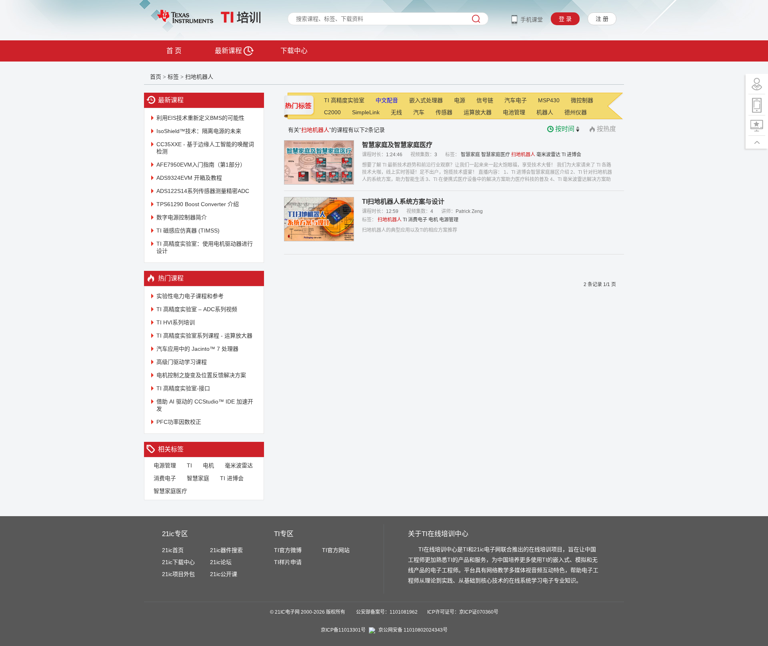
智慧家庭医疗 (170, 491)
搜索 (476, 19)
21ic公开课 (223, 574)
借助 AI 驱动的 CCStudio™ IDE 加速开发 (204, 405)
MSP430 (549, 100)
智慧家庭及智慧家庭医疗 (397, 144)
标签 (173, 77)
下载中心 (294, 51)
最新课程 (229, 51)
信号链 (484, 100)
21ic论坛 (221, 562)
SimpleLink (366, 112)
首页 (155, 77)
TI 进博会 (232, 478)
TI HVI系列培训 (175, 322)
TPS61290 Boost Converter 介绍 (197, 204)
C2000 (332, 112)
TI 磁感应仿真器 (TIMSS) (188, 230)
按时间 (564, 128)
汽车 (418, 112)
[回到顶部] (756, 142)
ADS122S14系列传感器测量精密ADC (202, 191)
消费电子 (165, 478)
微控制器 (582, 100)
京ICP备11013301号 (343, 630)
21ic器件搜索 (226, 550)
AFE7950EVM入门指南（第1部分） (201, 164)
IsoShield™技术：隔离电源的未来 (198, 131)
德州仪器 (575, 112)
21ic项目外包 (178, 574)
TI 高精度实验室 (344, 100)
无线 (396, 112)
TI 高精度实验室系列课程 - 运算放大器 (204, 335)
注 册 (602, 19)
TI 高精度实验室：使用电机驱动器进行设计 (204, 247)
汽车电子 (515, 100)
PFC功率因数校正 (178, 422)
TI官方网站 (336, 550)
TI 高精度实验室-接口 (183, 388)
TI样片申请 (288, 562)
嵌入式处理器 (426, 100)
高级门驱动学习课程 (181, 362)
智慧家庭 (198, 478)
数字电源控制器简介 (181, 217)
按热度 (606, 128)
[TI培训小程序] (756, 104)
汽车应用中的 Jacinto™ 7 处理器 (197, 349)
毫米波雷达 (239, 465)
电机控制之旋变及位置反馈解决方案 (201, 375)
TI (189, 465)
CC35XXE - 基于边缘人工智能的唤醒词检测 (205, 148)
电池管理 (514, 112)
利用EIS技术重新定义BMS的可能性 (200, 118)
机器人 (544, 112)
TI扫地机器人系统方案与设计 (403, 201)
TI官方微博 (288, 550)
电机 (208, 465)
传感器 (444, 112)
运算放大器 (478, 112)
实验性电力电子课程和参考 (190, 296)
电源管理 (165, 465)
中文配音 (387, 100)
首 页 (174, 51)
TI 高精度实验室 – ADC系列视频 (196, 309)
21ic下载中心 (178, 562)
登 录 (565, 19)
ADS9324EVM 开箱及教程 (189, 178)
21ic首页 (173, 550)
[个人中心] (756, 84)
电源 (459, 100)
